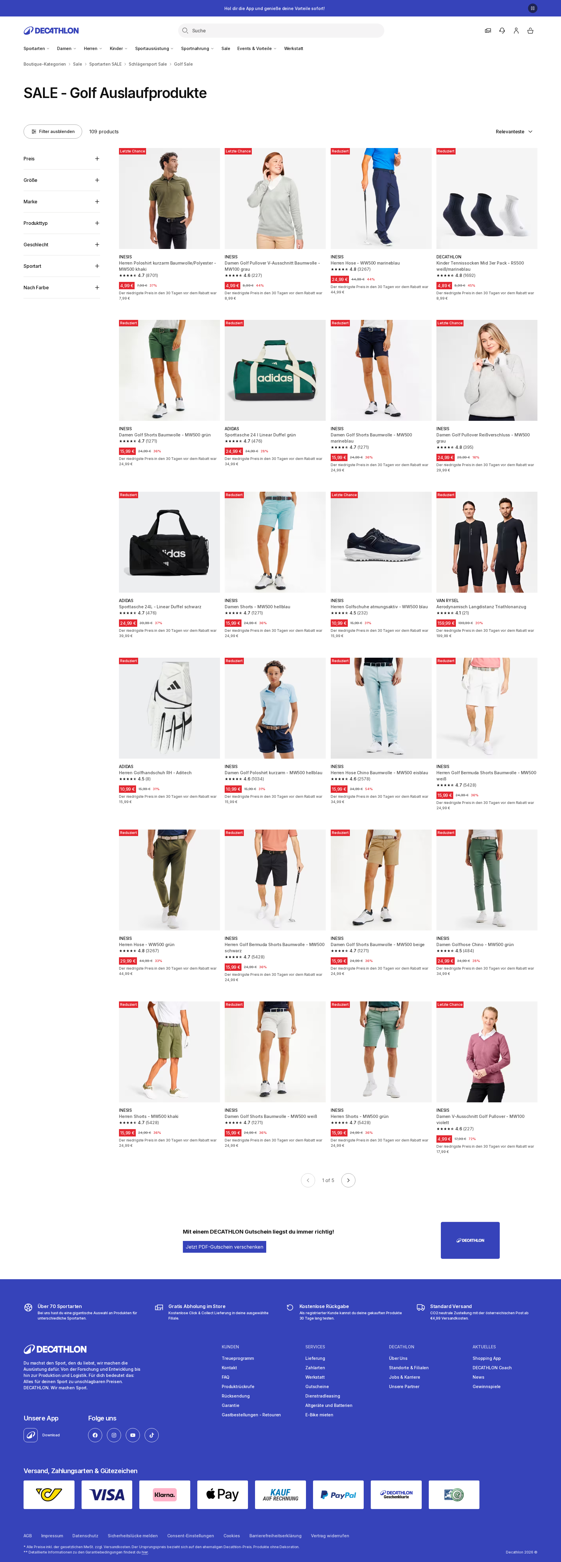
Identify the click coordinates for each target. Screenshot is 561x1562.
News (478, 1377)
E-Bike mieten (319, 1414)
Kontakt (229, 1367)
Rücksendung (235, 1395)
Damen (64, 48)
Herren (91, 48)
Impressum (52, 1535)
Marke (30, 202)
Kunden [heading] (230, 1347)
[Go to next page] (348, 1180)
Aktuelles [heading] (484, 1347)
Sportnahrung (195, 48)
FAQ (225, 1377)
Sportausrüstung (152, 48)
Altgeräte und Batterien (329, 1405)
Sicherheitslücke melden (133, 1535)
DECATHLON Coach (492, 1367)
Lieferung (315, 1358)
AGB (28, 1535)
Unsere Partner (404, 1386)
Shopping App (487, 1358)
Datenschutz (85, 1535)
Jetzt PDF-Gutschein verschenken (224, 1247)
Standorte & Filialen (409, 1367)
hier (145, 1552)
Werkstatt (294, 48)
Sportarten (35, 48)
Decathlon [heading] (401, 1347)
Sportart (32, 266)
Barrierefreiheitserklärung (275, 1535)
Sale (225, 48)
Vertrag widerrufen (330, 1535)
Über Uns (398, 1358)
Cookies (232, 1535)
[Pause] (532, 8)
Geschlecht (36, 244)
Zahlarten (315, 1367)
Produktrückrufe (238, 1386)
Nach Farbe (36, 287)
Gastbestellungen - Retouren (251, 1414)
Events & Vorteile (255, 48)
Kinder (117, 48)
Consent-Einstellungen (190, 1535)
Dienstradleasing (322, 1395)
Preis (29, 159)
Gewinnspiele (487, 1386)
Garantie (230, 1405)
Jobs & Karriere (404, 1377)
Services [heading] (315, 1347)
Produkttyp (35, 223)
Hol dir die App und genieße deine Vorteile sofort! (274, 8)
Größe (30, 180)
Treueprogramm (238, 1358)
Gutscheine (317, 1386)
